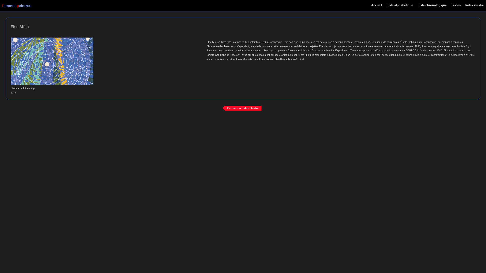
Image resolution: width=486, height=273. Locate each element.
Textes (456, 5)
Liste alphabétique (399, 5)
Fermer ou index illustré (243, 108)
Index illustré (474, 5)
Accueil (376, 5)
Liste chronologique (432, 5)
